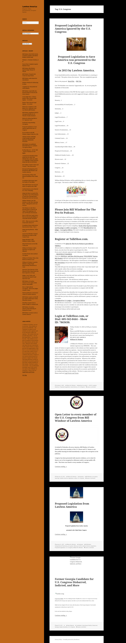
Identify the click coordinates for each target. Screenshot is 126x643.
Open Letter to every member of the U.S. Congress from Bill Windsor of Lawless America (75, 417)
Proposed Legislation (65, 387)
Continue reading (61, 466)
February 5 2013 (78, 546)
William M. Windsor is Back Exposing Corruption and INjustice (29, 249)
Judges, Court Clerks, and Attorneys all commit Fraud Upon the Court (29, 277)
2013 (91, 385)
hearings (57, 478)
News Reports (70, 625)
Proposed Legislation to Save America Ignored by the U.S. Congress (29, 128)
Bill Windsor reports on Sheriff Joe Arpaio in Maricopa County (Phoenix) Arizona (30, 298)
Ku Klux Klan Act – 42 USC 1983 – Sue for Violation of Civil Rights (30, 151)
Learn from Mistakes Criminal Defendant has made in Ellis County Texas (29, 235)
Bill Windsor (59, 258)
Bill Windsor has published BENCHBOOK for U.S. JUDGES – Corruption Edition (30, 145)
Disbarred (94, 625)
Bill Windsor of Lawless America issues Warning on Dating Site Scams (29, 308)
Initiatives (81, 476)
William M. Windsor (71, 385)
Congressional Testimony (61, 546)
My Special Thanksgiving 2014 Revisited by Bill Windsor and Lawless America (29, 170)
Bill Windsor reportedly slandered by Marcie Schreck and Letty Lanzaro (29, 92)
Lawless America (29, 6)
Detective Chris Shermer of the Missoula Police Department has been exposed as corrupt (30, 271)
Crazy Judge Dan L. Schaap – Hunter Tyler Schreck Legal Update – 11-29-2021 (29, 98)
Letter (75, 478)
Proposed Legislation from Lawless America (72, 505)
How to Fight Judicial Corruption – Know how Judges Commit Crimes (30, 288)
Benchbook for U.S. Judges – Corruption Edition (70, 300)
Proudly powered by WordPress (71, 639)
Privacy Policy (58, 639)
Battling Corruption (83, 385)
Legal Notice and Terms (28, 372)
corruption (95, 476)
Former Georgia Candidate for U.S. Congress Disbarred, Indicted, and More (74, 582)
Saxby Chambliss (63, 627)
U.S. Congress (81, 387)
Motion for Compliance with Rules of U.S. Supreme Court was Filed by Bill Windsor (29, 108)
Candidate (78, 625)
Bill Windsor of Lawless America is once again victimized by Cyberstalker (29, 282)
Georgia (57, 627)
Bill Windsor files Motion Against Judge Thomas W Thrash (28, 70)
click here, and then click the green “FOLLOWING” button (79, 256)
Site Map (24, 375)
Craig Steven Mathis (59, 598)
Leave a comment (91, 387)
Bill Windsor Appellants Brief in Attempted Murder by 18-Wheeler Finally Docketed (30, 114)
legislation (71, 478)
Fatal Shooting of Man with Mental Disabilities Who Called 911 (30, 176)
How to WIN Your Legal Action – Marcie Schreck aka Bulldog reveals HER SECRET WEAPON (30, 217)
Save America (74, 387)
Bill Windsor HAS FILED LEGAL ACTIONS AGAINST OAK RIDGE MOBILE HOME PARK (30, 55)
